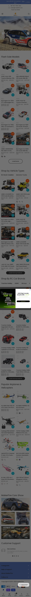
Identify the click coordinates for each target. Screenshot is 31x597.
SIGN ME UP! (23, 301)
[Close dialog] (30, 289)
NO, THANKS (23, 303)
